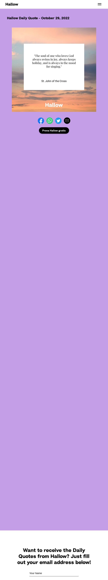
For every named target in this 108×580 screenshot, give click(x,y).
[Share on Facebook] (41, 120)
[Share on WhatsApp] (49, 120)
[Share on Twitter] (58, 120)
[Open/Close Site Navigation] (99, 4)
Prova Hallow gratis (54, 130)
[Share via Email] (67, 120)
